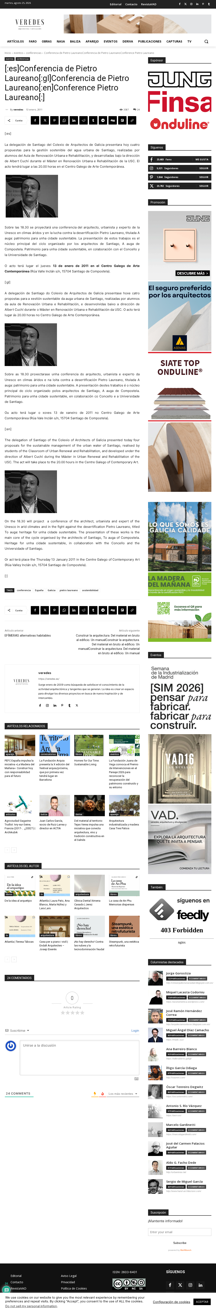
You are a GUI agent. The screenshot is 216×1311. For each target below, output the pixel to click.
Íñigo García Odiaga (181, 1068)
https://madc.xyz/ (175, 1039)
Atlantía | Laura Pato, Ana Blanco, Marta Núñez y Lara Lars (54, 904)
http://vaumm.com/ (175, 1077)
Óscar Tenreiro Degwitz (184, 1087)
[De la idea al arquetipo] (20, 885)
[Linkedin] (197, 4)
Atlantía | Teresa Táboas (19, 941)
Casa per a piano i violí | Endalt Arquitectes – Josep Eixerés (53, 945)
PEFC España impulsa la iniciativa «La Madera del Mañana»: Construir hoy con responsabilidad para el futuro (19, 768)
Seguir (203, 168)
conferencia (24, 590)
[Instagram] (191, 4)
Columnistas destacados (167, 962)
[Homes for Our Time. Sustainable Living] (89, 745)
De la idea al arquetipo (18, 900)
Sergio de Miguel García (184, 1182)
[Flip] (122, 120)
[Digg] (112, 120)
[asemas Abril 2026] (179, 316)
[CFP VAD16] (179, 769)
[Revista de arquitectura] (29, 24)
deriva (79, 814)
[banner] (179, 839)
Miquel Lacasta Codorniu (185, 992)
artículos (10, 814)
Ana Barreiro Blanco (181, 1049)
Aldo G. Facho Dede (181, 1163)
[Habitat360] (179, 457)
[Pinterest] (203, 4)
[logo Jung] (179, 79)
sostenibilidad (90, 590)
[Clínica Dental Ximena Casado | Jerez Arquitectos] (89, 885)
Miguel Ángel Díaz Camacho (187, 1030)
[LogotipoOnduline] (179, 123)
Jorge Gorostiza (178, 973)
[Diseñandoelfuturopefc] (179, 607)
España (39, 590)
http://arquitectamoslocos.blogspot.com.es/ (188, 1024)
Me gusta (202, 159)
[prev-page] (7, 850)
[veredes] (7, 109)
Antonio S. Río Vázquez (184, 1106)
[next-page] (14, 850)
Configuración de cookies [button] (171, 1302)
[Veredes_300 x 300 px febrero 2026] (179, 536)
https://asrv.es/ (173, 1115)
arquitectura (82, 894)
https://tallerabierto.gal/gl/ (179, 1058)
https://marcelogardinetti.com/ (181, 1134)
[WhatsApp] (64, 120)
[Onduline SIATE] (179, 386)
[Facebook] (179, 4)
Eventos (156, 655)
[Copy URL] (132, 120)
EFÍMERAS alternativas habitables (28, 635)
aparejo (10, 754)
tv (42, 894)
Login (135, 1030)
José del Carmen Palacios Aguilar (185, 1145)
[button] (206, 41)
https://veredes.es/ (48, 678)
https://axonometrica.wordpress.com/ (185, 1001)
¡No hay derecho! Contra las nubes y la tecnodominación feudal (89, 945)
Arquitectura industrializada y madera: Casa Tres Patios (124, 824)
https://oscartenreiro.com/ (179, 1096)
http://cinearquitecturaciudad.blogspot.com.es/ (189, 983)
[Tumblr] (209, 4)
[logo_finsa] (179, 101)
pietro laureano (69, 590)
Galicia (51, 590)
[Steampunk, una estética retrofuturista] (124, 926)
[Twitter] (185, 4)
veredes (18, 109)
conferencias (33, 53)
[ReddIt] (83, 120)
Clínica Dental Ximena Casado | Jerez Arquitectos (87, 904)
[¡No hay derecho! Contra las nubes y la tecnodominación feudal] (89, 926)
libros (79, 754)
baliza (44, 814)
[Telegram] (103, 120)
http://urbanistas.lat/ (176, 1172)
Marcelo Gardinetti (180, 1125)
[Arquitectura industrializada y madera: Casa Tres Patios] (124, 805)
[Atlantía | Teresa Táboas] (20, 926)
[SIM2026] (179, 698)
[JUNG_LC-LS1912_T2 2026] (179, 245)
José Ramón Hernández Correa (184, 1013)
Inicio (8, 53)
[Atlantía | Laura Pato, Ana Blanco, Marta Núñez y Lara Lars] (54, 885)
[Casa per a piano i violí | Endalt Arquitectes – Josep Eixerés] (54, 926)
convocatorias (48, 754)
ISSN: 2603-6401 (125, 1272)
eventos (18, 53)
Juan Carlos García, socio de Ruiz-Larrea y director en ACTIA (52, 824)
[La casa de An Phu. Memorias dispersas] (124, 885)
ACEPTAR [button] (202, 1301)
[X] (44, 120)
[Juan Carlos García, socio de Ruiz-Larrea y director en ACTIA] (54, 805)
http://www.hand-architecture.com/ (183, 1191)
